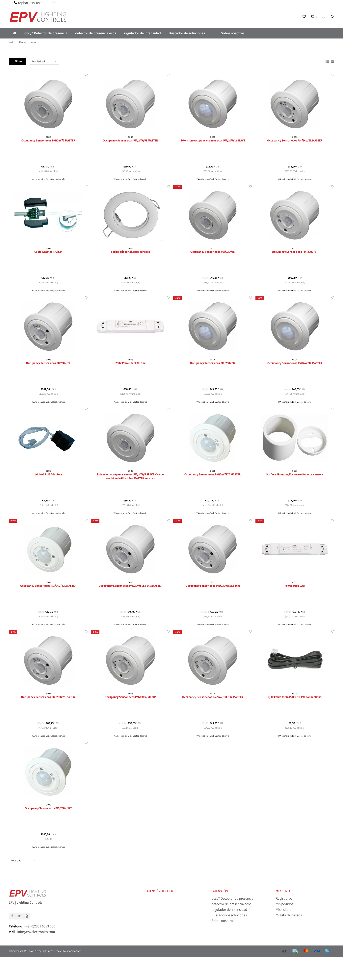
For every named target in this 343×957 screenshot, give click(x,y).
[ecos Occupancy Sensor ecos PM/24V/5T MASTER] (130, 104)
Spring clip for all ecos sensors (130, 252)
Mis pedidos (284, 904)
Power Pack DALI (294, 586)
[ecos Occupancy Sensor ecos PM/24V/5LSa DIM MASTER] (130, 549)
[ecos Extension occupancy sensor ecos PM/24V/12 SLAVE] (212, 104)
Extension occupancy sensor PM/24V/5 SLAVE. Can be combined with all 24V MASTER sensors (130, 476)
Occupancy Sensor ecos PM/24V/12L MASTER (48, 586)
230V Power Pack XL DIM (130, 363)
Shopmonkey (73, 951)
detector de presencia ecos (95, 33)
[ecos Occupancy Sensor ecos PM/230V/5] (212, 215)
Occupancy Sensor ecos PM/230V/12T (48, 808)
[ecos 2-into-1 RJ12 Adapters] (48, 438)
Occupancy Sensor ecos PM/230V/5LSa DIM (48, 697)
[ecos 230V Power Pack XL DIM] (130, 326)
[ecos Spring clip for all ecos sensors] (130, 215)
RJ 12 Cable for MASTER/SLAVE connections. (295, 697)
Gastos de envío (57, 179)
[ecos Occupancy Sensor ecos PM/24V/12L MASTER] (48, 549)
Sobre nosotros (233, 33)
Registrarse (284, 898)
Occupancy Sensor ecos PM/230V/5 (212, 252)
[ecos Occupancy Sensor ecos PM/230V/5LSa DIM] (48, 660)
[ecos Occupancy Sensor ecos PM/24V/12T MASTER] (212, 438)
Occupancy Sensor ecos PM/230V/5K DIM (130, 697)
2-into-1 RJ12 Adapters (48, 474)
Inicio (11, 42)
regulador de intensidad (142, 33)
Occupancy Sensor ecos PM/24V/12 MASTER (294, 363)
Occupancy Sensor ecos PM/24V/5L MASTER (294, 140)
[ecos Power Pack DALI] (294, 549)
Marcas (22, 42)
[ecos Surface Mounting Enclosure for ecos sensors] (294, 438)
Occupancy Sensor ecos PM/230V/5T (295, 252)
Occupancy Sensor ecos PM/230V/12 (212, 363)
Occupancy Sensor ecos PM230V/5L (48, 363)
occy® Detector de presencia (45, 33)
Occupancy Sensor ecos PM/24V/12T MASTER (212, 474)
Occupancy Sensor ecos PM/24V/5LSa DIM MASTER (130, 586)
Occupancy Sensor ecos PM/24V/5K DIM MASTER (212, 697)
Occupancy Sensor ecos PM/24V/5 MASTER (48, 140)
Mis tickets (283, 909)
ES (54, 2)
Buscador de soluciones (187, 33)
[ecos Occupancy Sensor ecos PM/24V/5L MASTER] (294, 104)
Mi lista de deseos (289, 915)
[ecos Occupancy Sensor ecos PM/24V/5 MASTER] (48, 104)
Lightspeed (47, 951)
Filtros (18, 61)
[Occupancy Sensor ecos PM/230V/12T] (48, 772)
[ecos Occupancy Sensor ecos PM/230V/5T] (294, 215)
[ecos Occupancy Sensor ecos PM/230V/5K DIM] (130, 660)
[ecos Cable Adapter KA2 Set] (48, 215)
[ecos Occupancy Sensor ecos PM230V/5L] (48, 326)
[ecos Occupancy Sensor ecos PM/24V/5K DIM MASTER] (212, 660)
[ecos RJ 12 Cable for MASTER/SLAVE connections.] (294, 660)
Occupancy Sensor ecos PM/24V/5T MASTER (130, 140)
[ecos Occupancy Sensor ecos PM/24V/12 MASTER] (294, 326)
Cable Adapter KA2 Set (48, 252)
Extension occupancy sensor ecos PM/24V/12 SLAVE (212, 140)
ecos (33, 42)
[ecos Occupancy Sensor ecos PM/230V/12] (212, 326)
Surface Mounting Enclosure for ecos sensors (294, 474)
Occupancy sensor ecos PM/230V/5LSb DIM (213, 586)
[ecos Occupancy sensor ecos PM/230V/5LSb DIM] (212, 549)
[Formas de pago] (284, 951)
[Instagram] (19, 916)
